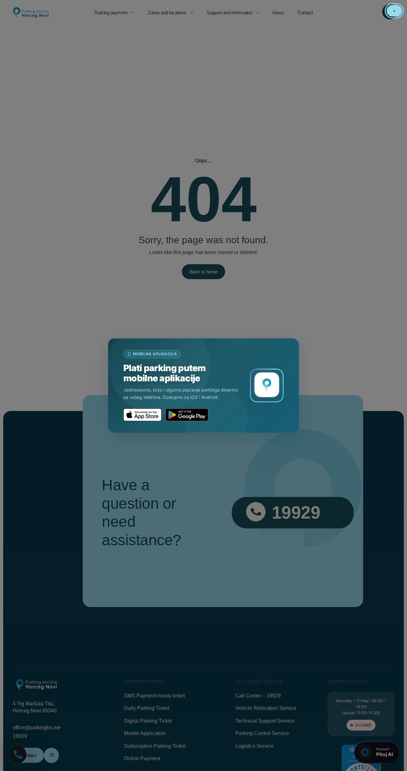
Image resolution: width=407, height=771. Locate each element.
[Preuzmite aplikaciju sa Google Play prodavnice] (186, 414)
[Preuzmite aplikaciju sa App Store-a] (142, 414)
